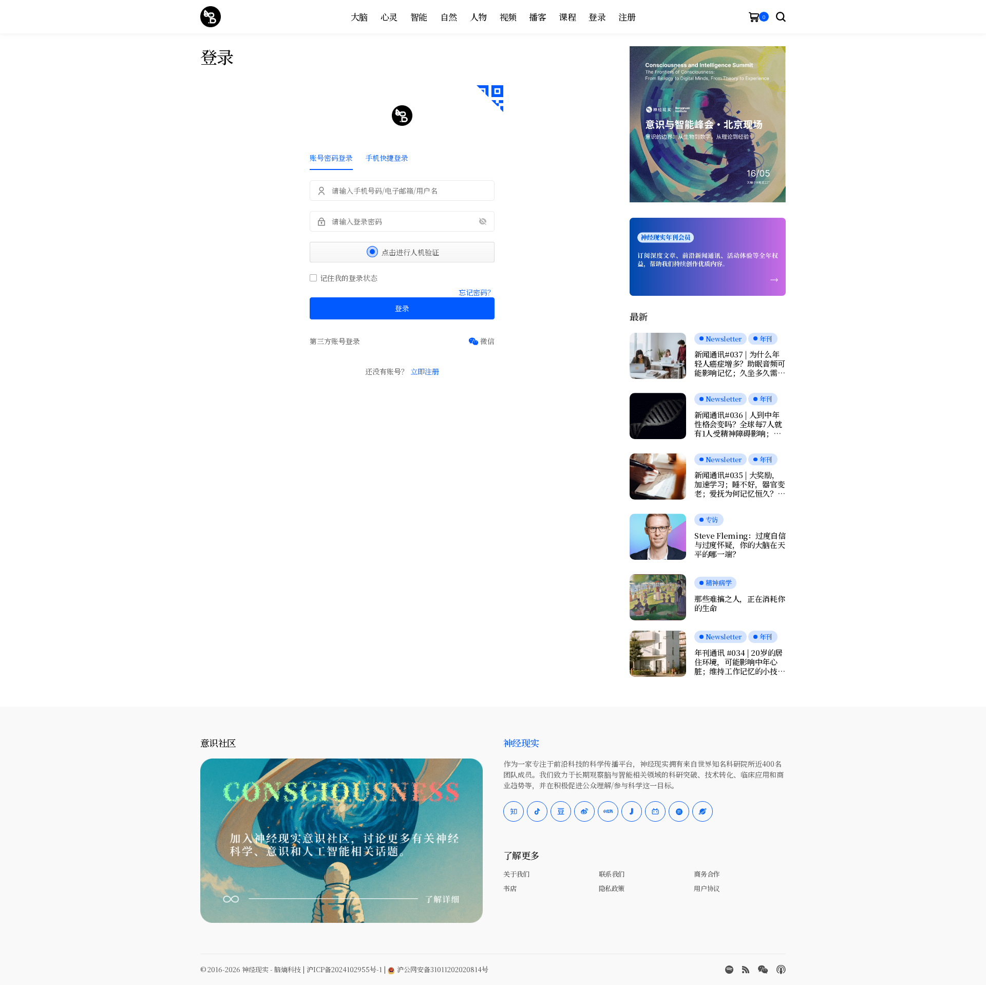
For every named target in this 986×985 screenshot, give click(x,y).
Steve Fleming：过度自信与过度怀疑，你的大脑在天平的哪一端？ (740, 545)
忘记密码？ (477, 292)
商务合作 (706, 874)
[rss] (745, 969)
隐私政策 (611, 888)
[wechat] (763, 969)
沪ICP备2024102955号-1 (344, 969)
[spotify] (729, 969)
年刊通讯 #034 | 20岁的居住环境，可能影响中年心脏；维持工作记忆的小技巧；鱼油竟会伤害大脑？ (738, 662)
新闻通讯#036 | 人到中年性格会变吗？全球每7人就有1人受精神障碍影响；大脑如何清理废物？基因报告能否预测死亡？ (739, 424)
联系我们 (611, 874)
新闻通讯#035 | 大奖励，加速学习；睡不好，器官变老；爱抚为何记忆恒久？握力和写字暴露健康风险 (739, 484)
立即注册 (424, 371)
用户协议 (706, 888)
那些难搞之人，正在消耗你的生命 (739, 603)
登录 (402, 308)
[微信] (481, 341)
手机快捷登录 (386, 158)
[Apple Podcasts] (781, 969)
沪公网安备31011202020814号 (441, 969)
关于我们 (516, 874)
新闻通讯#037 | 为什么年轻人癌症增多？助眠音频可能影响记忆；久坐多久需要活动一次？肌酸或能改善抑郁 (739, 363)
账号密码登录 (331, 158)
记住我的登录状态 (348, 278)
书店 (509, 888)
